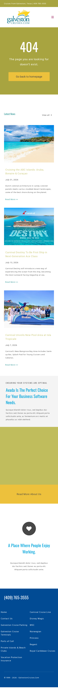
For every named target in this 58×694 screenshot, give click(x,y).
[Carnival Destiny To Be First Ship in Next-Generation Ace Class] (29, 226)
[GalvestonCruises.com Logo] (19, 9)
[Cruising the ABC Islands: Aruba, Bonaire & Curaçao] (29, 143)
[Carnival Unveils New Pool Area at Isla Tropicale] (29, 309)
